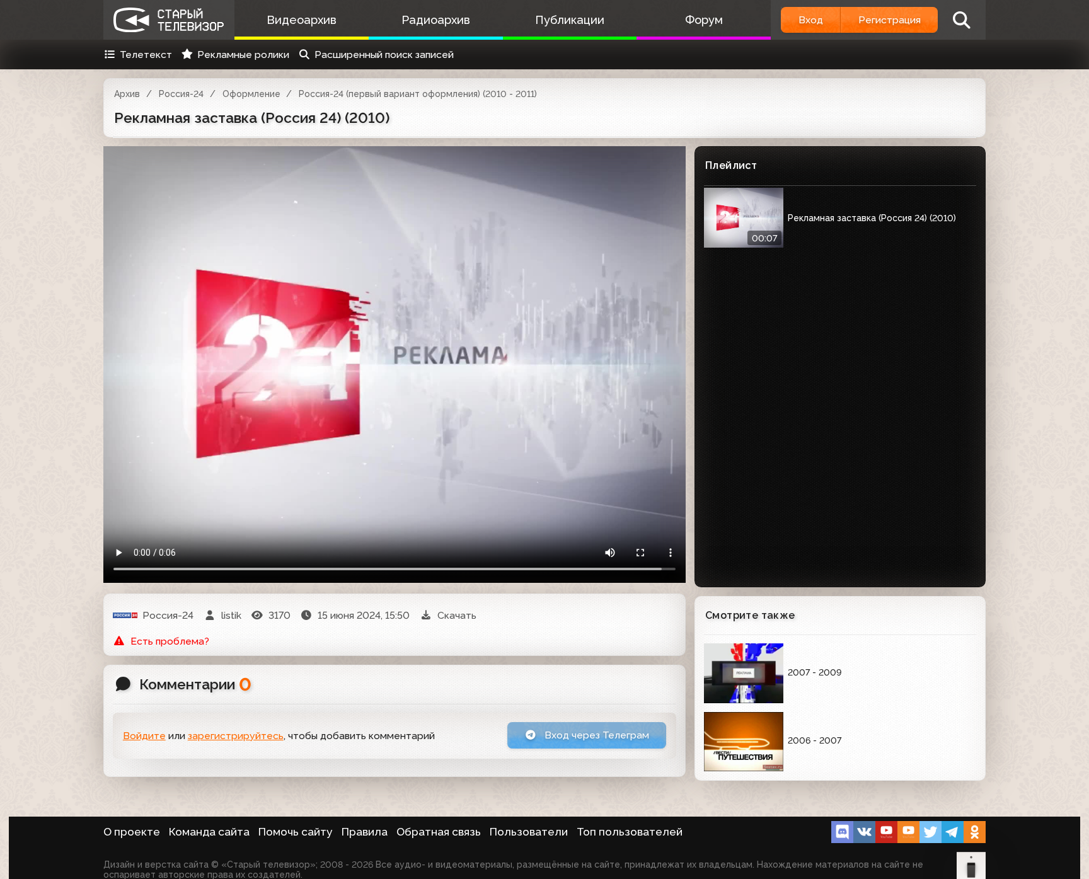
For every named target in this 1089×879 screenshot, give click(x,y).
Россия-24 (181, 94)
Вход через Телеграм (595, 735)
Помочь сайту (295, 831)
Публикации (569, 19)
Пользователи (529, 831)
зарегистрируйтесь (236, 736)
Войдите (144, 736)
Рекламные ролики (243, 54)
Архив (127, 94)
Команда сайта (209, 831)
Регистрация (889, 20)
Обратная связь (438, 831)
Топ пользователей (630, 831)
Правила (365, 831)
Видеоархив (302, 19)
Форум (704, 19)
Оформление (251, 94)
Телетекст (146, 54)
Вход (810, 20)
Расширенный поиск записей (384, 54)
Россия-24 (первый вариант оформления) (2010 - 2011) (418, 94)
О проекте (131, 831)
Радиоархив (435, 19)
